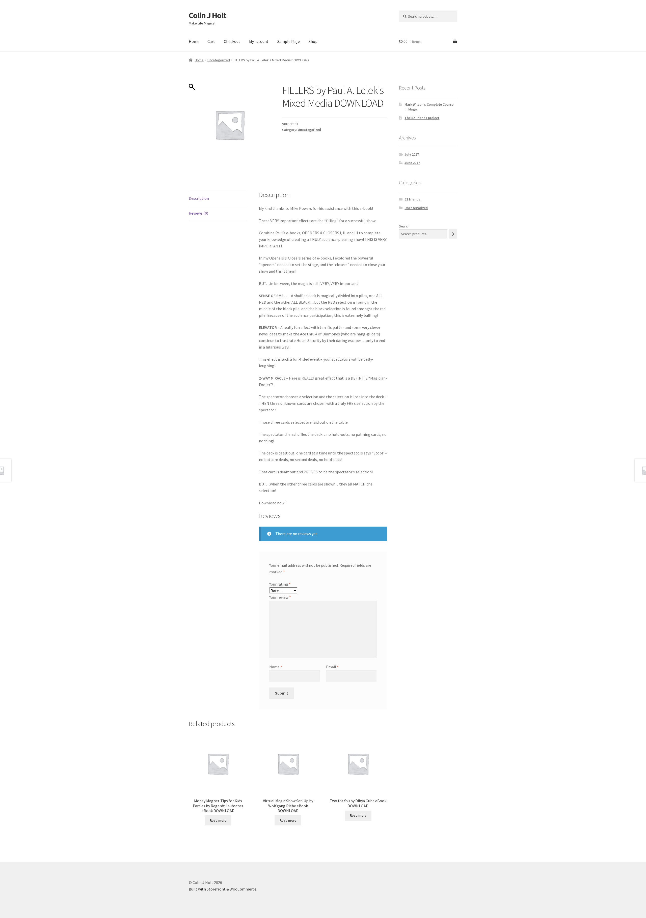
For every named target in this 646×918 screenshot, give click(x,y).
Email (332, 666)
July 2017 (412, 154)
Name (275, 666)
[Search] (453, 234)
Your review (280, 597)
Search (404, 226)
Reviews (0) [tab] (198, 213)
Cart (211, 41)
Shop (313, 41)
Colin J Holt (207, 15)
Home (194, 41)
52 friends (412, 199)
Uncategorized (218, 60)
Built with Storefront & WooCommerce (222, 889)
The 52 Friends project (422, 118)
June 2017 (412, 162)
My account (258, 41)
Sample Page (288, 41)
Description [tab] (199, 198)
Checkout (232, 41)
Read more (218, 820)
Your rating (280, 584)
